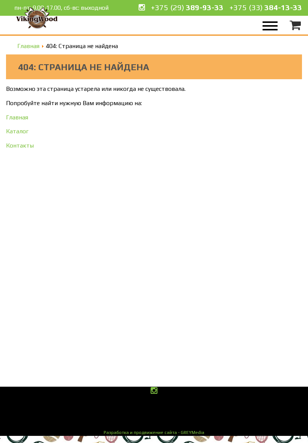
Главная (17, 117)
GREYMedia (154, 432)
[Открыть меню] (268, 25)
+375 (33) (265, 7)
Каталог (17, 131)
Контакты (20, 145)
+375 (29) (187, 7)
